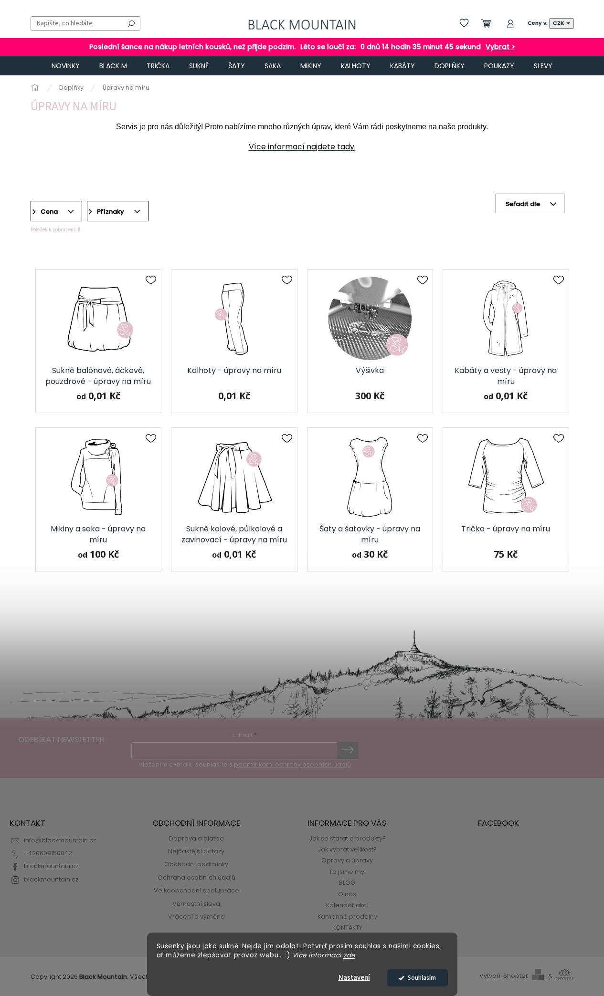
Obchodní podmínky (196, 864)
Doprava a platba (196, 838)
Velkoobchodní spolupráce (196, 890)
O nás (347, 894)
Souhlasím (422, 977)
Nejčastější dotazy (196, 851)
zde (349, 955)
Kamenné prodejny (347, 917)
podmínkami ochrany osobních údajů (292, 764)
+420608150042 (48, 853)
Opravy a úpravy (347, 860)
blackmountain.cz (51, 866)
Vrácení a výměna (196, 917)
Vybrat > (500, 47)
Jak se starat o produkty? (347, 838)
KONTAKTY (347, 927)
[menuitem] (65, 65)
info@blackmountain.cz (60, 840)
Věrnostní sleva (196, 904)
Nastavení (354, 978)
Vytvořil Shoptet (503, 976)
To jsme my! (347, 872)
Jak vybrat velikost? (347, 849)
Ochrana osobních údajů (196, 877)
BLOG (347, 883)
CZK (559, 23)
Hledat (131, 23)
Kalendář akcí (347, 905)
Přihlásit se (348, 750)
